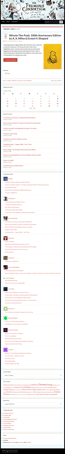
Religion (39, 392)
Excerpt (12, 387)
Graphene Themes (13, 452)
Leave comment (57, 80)
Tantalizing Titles (30, 394)
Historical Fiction (17, 389)
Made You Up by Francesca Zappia (14, 333)
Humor (44, 389)
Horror (29, 389)
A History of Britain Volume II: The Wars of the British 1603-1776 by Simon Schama (27, 185)
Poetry (31, 392)
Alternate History (10, 385)
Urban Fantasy (44, 394)
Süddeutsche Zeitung (21, 394)
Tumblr (28, 442)
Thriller (37, 394)
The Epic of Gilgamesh (11, 192)
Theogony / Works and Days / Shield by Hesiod (17, 182)
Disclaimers (15, 21)
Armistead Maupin (8, 421)
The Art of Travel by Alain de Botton (14, 321)
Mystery (10, 392)
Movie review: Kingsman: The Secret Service (17, 292)
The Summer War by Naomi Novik (13, 210)
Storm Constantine (8, 429)
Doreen (20, 41)
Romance (44, 392)
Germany (46, 387)
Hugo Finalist (37, 389)
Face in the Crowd (10, 358)
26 (16, 106)
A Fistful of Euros (8, 413)
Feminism (33, 387)
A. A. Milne (8, 80)
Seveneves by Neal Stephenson (13, 303)
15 (41, 101)
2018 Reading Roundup (11, 280)
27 (24, 106)
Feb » (34, 108)
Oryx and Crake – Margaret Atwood (14, 356)
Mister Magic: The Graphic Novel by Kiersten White (19, 149)
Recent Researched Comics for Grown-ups (16, 249)
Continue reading (10, 60)
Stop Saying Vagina (10, 361)
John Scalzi (6, 417)
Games (41, 387)
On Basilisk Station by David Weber (14, 270)
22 (41, 103)
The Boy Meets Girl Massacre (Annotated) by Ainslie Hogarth (21, 295)
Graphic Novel (52, 387)
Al (4, 385)
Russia (48, 392)
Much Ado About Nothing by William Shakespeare (18, 190)
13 (24, 101)
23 (49, 103)
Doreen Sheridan (8, 41)
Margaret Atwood (8, 425)
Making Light (7, 415)
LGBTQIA (48, 389)
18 (7, 103)
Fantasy (27, 387)
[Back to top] (61, 450)
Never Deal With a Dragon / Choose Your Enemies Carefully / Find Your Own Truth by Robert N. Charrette (33, 273)
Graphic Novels (8, 389)
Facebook (21, 442)
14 (32, 101)
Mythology (15, 392)
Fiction (38, 387)
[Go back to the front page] (32, 10)
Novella (27, 392)
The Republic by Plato (11, 187)
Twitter (13, 442)
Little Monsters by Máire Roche (13, 165)
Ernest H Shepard (26, 80)
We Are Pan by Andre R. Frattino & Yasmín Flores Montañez (22, 123)
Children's (16, 41)
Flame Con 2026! (8, 160)
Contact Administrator (10, 438)
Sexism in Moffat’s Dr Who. (12, 363)
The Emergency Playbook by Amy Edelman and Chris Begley (20, 247)
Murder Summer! (9, 252)
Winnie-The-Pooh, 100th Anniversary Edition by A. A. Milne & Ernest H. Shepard (35, 37)
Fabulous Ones (19, 387)
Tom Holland (7, 423)
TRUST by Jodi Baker (10, 336)
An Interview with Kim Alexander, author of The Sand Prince (21, 300)
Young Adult (53, 394)
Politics (35, 392)
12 (16, 101)
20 (24, 103)
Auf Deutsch (19, 385)
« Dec (30, 108)
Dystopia (54, 385)
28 (32, 106)
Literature (53, 389)
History (24, 389)
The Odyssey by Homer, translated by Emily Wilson (19, 117)
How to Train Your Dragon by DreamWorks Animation (19, 341)
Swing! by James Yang (10, 133)
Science (52, 392)
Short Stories (12, 394)
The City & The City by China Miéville (15, 283)
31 (57, 106)
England (8, 387)
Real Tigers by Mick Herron (12, 207)
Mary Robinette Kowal (10, 419)
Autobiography (26, 385)
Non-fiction (22, 392)
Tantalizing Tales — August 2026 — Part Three (17, 144)
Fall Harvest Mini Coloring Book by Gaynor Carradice (20, 128)
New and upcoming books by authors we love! (17, 244)
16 (49, 101)
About (8, 21)
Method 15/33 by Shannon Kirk (13, 338)
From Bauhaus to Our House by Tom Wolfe (16, 324)
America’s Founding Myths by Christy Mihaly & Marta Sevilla (22, 155)
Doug (49, 384)
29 (41, 106)
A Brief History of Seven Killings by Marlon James (18, 297)
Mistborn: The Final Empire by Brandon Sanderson (18, 353)
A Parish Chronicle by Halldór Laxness (15, 139)
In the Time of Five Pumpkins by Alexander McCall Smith (20, 212)
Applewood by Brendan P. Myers (13, 344)
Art (15, 385)
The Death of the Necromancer (13, 204)
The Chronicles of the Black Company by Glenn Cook (19, 312)
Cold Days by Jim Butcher (11, 261)
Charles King (7, 427)
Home (3, 21)
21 (32, 103)
